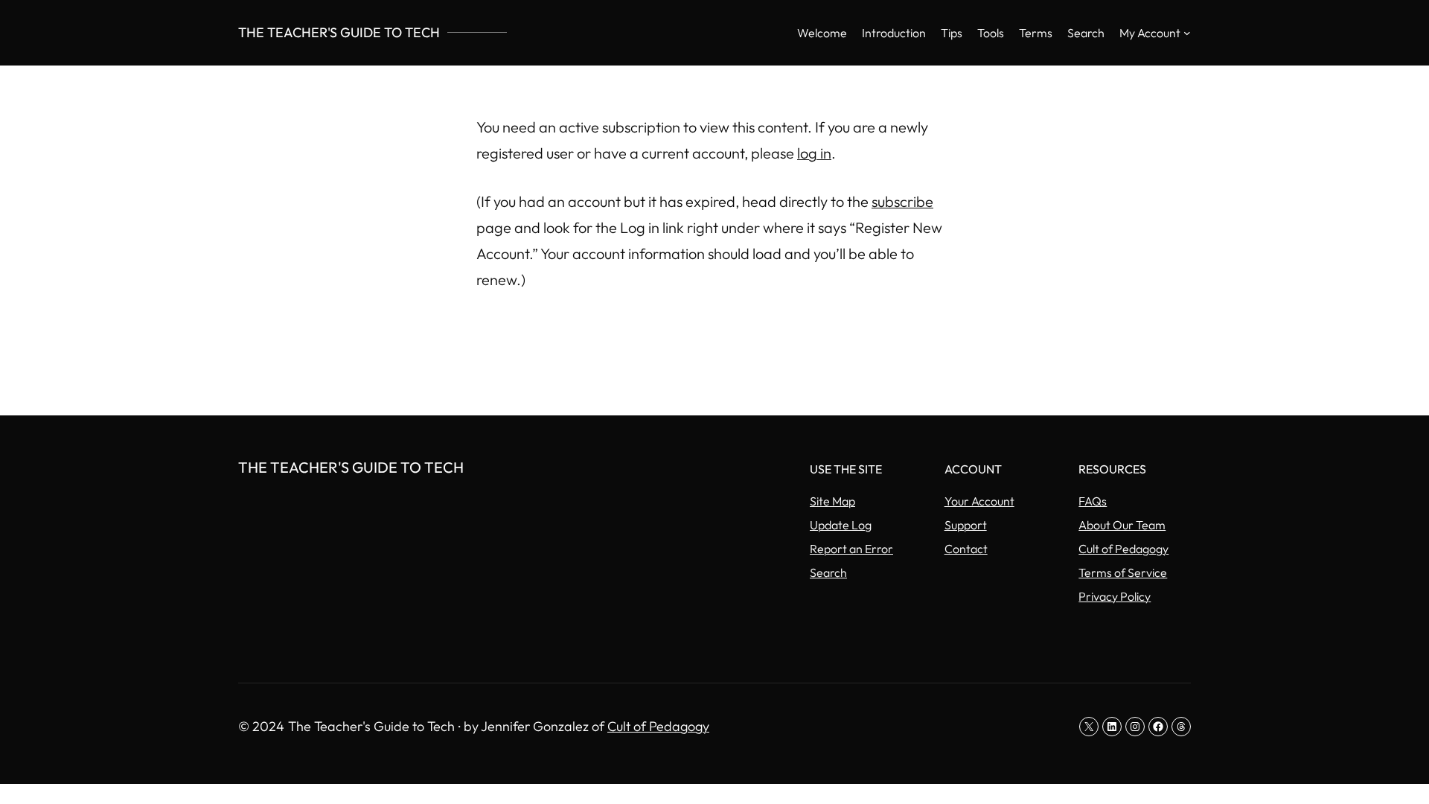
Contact (966, 548)
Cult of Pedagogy (1123, 548)
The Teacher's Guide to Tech (339, 32)
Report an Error (851, 548)
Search (828, 572)
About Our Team (1122, 524)
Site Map (832, 501)
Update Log (841, 524)
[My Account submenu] (1187, 32)
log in (814, 153)
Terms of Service (1122, 572)
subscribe (902, 201)
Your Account (979, 501)
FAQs (1092, 501)
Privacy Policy (1114, 596)
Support (965, 524)
